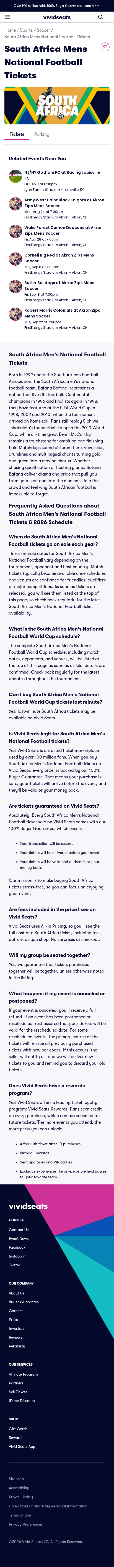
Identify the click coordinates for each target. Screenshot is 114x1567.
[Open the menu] (7, 17)
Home (10, 30)
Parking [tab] (41, 134)
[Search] (100, 17)
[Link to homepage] (57, 17)
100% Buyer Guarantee (64, 6)
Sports (26, 30)
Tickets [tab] (17, 134)
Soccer (43, 30)
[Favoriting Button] (105, 46)
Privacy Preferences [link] (26, 1524)
